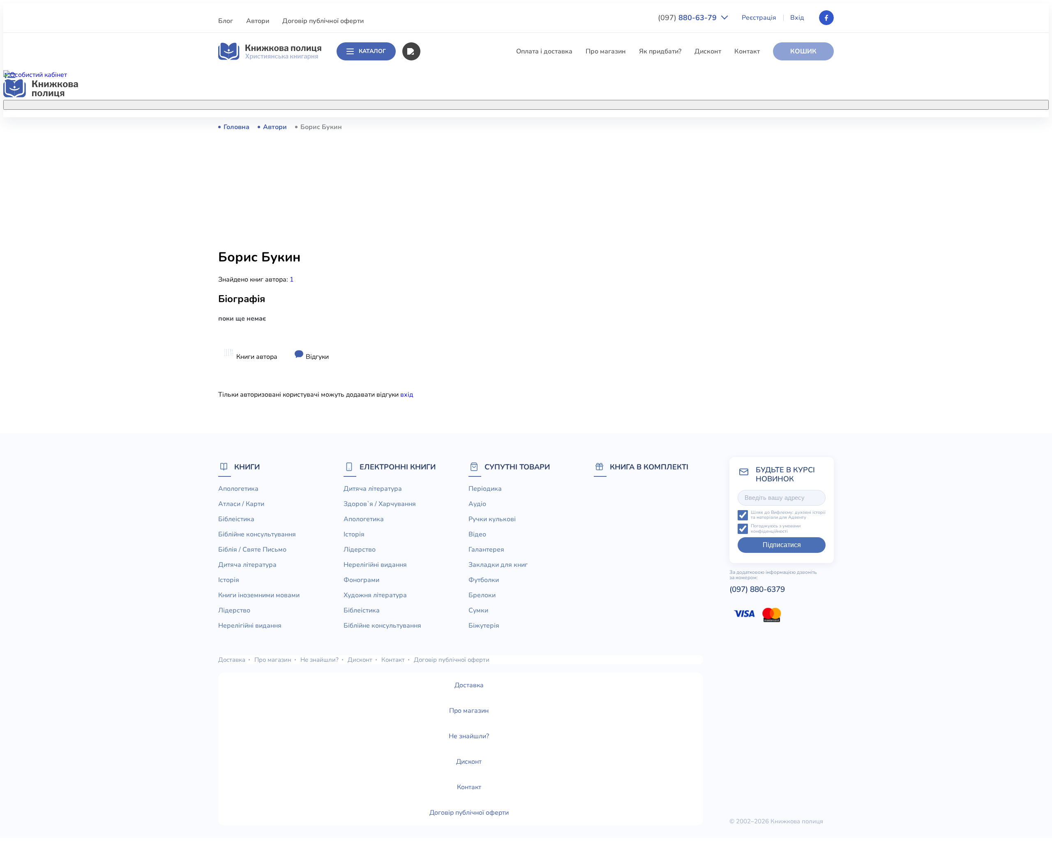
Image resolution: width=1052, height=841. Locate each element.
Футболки (483, 580)
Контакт (747, 51)
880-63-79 (688, 18)
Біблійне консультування (458, 172)
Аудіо (477, 503)
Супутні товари (517, 467)
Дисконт (707, 51)
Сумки (478, 610)
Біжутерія (483, 625)
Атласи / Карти (443, 141)
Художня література (375, 595)
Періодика (485, 488)
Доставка (231, 660)
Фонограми (361, 580)
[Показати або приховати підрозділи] (534, 103)
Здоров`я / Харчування (455, 354)
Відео (477, 534)
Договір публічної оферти (323, 20)
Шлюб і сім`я (440, 339)
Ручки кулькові (492, 519)
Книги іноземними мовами (460, 233)
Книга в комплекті (649, 467)
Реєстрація (759, 17)
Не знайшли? (319, 660)
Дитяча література (448, 202)
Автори (257, 20)
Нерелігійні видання (451, 263)
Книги (247, 467)
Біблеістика (438, 157)
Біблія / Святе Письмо (454, 187)
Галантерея (486, 549)
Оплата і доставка (544, 51)
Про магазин (606, 51)
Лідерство (435, 248)
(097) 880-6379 (757, 589)
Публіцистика (441, 309)
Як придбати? (660, 51)
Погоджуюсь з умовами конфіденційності (776, 529)
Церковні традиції (447, 278)
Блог (225, 20)
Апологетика (440, 126)
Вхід (797, 17)
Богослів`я (436, 324)
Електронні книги (398, 467)
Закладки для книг (498, 564)
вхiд (406, 394)
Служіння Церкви (447, 293)
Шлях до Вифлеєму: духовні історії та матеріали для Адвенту (788, 515)
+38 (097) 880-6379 (729, 127)
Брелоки (482, 595)
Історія (430, 217)
